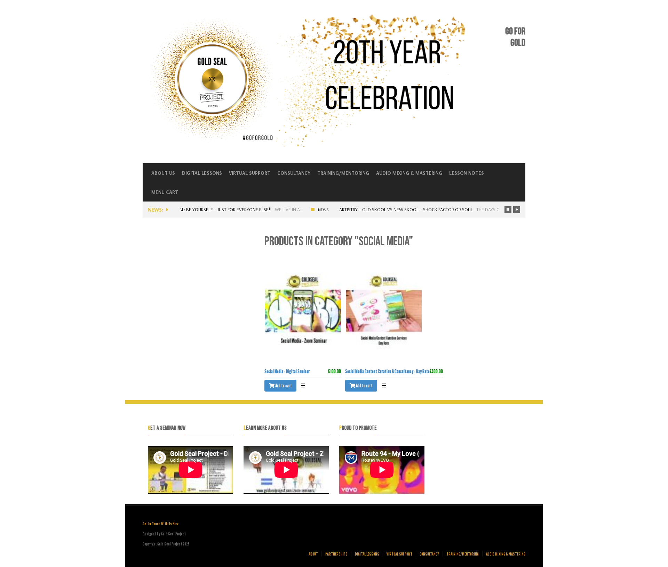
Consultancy (293, 173)
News (321, 209)
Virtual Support (249, 173)
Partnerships (336, 554)
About (313, 554)
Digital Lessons (202, 173)
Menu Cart (164, 192)
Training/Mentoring (343, 173)
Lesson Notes (466, 173)
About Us (163, 173)
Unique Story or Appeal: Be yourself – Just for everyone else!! (199, 209)
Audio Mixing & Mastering (409, 173)
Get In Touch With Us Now (160, 523)
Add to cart (283, 385)
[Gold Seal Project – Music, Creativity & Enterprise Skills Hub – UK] (311, 146)
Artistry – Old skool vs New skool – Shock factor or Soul (404, 209)
